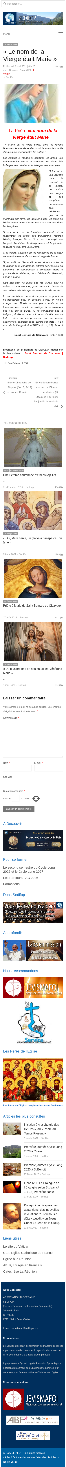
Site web (7, 776)
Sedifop (10, 77)
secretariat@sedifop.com (24, 1328)
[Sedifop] (33, 18)
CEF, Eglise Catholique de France (28, 1253)
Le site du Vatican (16, 1246)
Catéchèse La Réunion (20, 1271)
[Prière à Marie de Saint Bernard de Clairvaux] (33, 560)
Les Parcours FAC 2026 (20, 878)
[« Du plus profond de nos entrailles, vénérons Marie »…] (33, 624)
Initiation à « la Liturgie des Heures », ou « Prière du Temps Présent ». (41, 1129)
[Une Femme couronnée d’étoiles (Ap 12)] (33, 430)
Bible (6, 470)
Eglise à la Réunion (17, 1259)
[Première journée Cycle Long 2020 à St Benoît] (12, 1165)
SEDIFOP (8, 1301)
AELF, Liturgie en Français (22, 1265)
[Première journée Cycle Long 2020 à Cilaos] (12, 1146)
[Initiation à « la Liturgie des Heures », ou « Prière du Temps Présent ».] (12, 1124)
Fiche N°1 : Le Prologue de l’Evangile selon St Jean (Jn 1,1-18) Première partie (42, 1187)
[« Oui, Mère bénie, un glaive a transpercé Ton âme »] (33, 493)
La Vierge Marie (10, 44)
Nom (6, 763)
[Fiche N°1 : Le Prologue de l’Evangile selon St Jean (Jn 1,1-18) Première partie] (12, 1183)
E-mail (38, 763)
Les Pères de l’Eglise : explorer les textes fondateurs (33, 1105)
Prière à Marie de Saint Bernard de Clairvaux (32, 605)
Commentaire (11, 718)
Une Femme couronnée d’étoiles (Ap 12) (29, 475)
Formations (11, 884)
